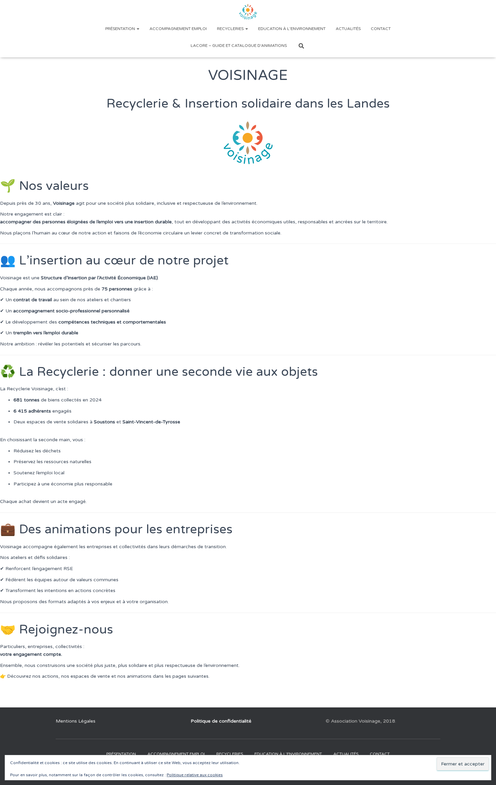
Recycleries (231, 28)
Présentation (120, 28)
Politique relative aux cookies (195, 775)
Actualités (348, 28)
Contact (381, 28)
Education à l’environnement (292, 28)
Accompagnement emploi (178, 28)
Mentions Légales (75, 721)
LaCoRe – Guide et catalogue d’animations (239, 45)
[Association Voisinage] (248, 11)
